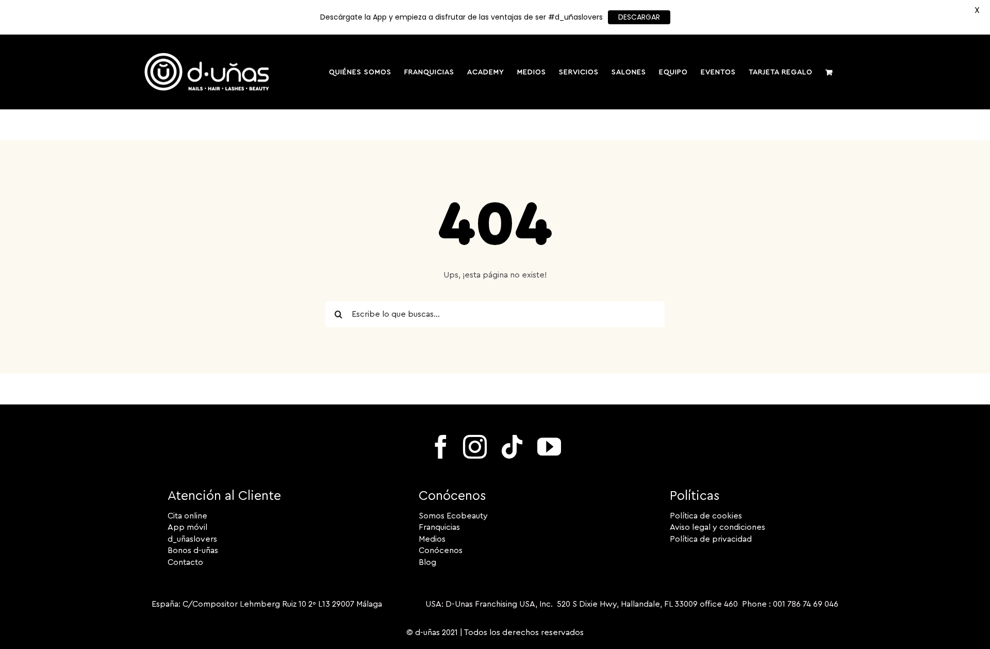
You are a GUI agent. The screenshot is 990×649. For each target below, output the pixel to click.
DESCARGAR (639, 17)
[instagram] (475, 447)
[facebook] (441, 447)
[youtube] (549, 447)
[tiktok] (512, 447)
